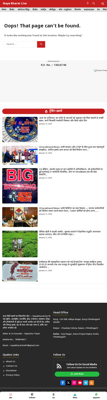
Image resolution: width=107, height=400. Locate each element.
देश (98, 9)
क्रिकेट (11, 9)
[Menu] (102, 4)
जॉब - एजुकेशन (65, 9)
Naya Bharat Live (15, 3)
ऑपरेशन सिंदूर (24, 9)
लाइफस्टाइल (89, 9)
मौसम (4, 9)
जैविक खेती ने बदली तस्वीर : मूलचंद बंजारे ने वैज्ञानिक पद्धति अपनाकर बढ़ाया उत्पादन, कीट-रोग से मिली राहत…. (70, 233)
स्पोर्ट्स (43, 9)
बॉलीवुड (52, 9)
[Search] (41, 44)
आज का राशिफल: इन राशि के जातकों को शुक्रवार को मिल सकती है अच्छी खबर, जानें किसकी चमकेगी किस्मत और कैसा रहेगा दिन (71, 119)
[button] (94, 3)
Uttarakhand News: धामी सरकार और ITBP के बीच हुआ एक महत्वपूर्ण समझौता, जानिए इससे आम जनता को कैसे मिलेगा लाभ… (71, 148)
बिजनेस (78, 9)
